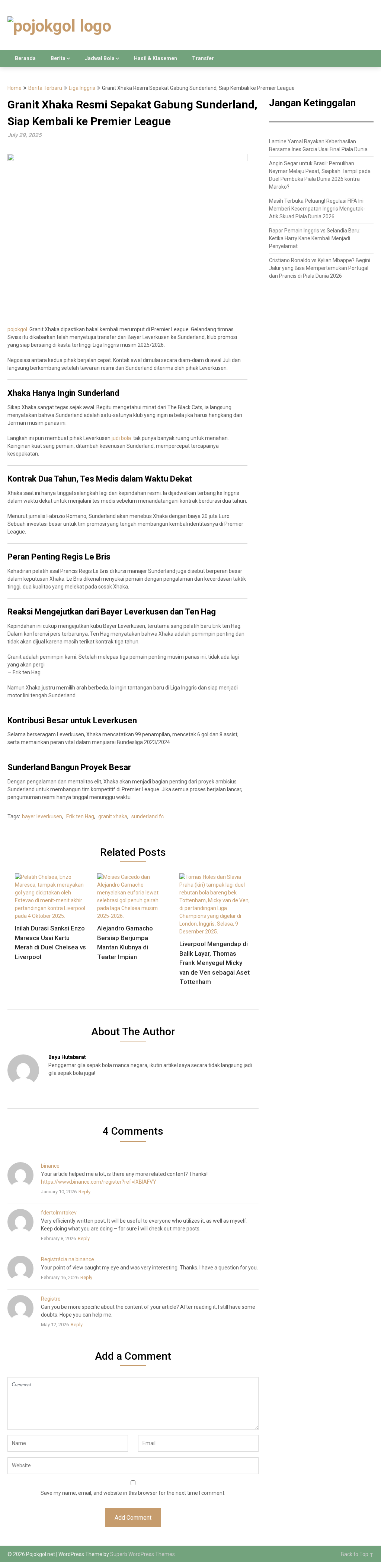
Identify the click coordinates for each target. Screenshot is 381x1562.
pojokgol (17, 329)
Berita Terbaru (45, 88)
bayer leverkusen (42, 816)
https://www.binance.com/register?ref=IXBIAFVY (98, 1182)
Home (14, 88)
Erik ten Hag (80, 816)
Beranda (25, 58)
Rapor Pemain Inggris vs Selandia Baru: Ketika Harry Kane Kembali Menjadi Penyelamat (315, 238)
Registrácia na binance (67, 1259)
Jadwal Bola (100, 58)
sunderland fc (147, 816)
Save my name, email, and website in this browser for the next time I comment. (133, 1493)
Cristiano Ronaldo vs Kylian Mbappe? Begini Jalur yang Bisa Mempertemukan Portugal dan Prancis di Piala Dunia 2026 (319, 268)
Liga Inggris (82, 88)
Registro (51, 1299)
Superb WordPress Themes (142, 1554)
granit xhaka (112, 816)
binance (50, 1166)
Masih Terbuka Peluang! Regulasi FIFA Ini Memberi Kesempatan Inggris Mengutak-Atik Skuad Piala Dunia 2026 (317, 208)
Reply (84, 1191)
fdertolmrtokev (59, 1213)
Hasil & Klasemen (155, 58)
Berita (58, 58)
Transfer (203, 58)
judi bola (121, 438)
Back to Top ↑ (357, 1554)
